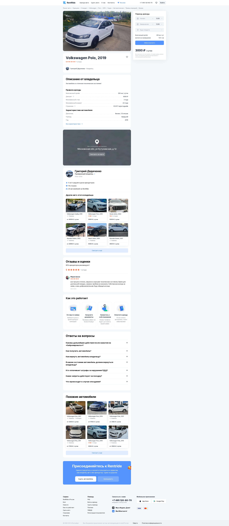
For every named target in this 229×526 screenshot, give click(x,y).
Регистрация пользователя (96, 513)
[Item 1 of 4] (97, 31)
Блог (64, 502)
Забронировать (149, 43)
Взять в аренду (92, 502)
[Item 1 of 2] (97, 230)
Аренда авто (84, 3)
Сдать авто (95, 3)
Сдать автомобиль (85, 479)
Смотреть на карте (97, 154)
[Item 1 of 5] (118, 205)
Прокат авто (67, 8)
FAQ (89, 499)
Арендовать (108, 479)
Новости (65, 505)
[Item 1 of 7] (75, 205)
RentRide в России (68, 499)
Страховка (66, 513)
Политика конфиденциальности (152, 523)
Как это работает (68, 507)
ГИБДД (90, 510)
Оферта (135, 523)
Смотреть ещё (97, 250)
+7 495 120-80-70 (122, 500)
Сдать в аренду (93, 505)
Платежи (90, 507)
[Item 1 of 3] (75, 230)
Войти (162, 3)
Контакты (111, 3)
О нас (103, 3)
